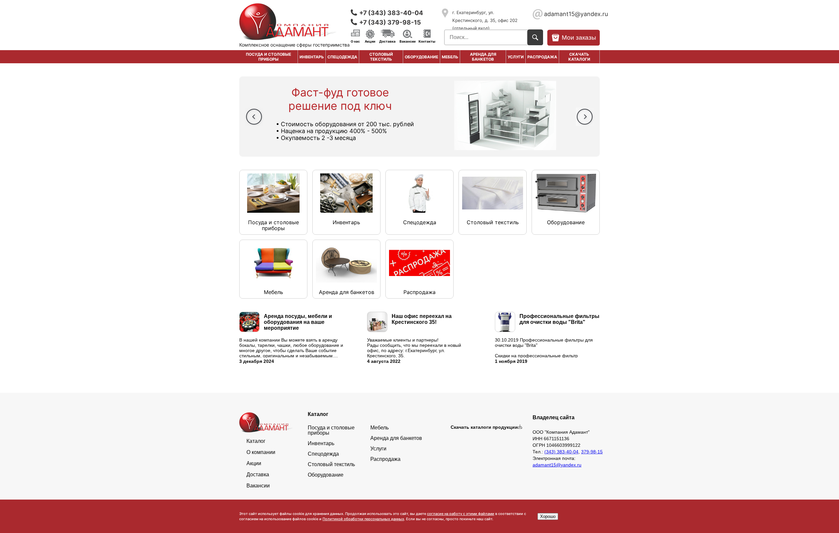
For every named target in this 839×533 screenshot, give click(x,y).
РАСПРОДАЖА (542, 56)
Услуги (516, 56)
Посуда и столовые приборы (268, 57)
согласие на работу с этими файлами (460, 513)
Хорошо (548, 516)
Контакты (427, 41)
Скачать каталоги (579, 57)
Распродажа (385, 459)
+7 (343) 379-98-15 (390, 22)
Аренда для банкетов (483, 57)
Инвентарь (312, 56)
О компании (260, 452)
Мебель (450, 56)
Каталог (255, 441)
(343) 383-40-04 (561, 451)
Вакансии (408, 41)
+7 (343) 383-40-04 (391, 13)
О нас (355, 41)
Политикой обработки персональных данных (363, 519)
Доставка (387, 41)
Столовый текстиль (381, 57)
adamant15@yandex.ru (572, 13)
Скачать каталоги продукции (484, 427)
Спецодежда (342, 56)
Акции (370, 41)
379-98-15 (592, 451)
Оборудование (421, 56)
